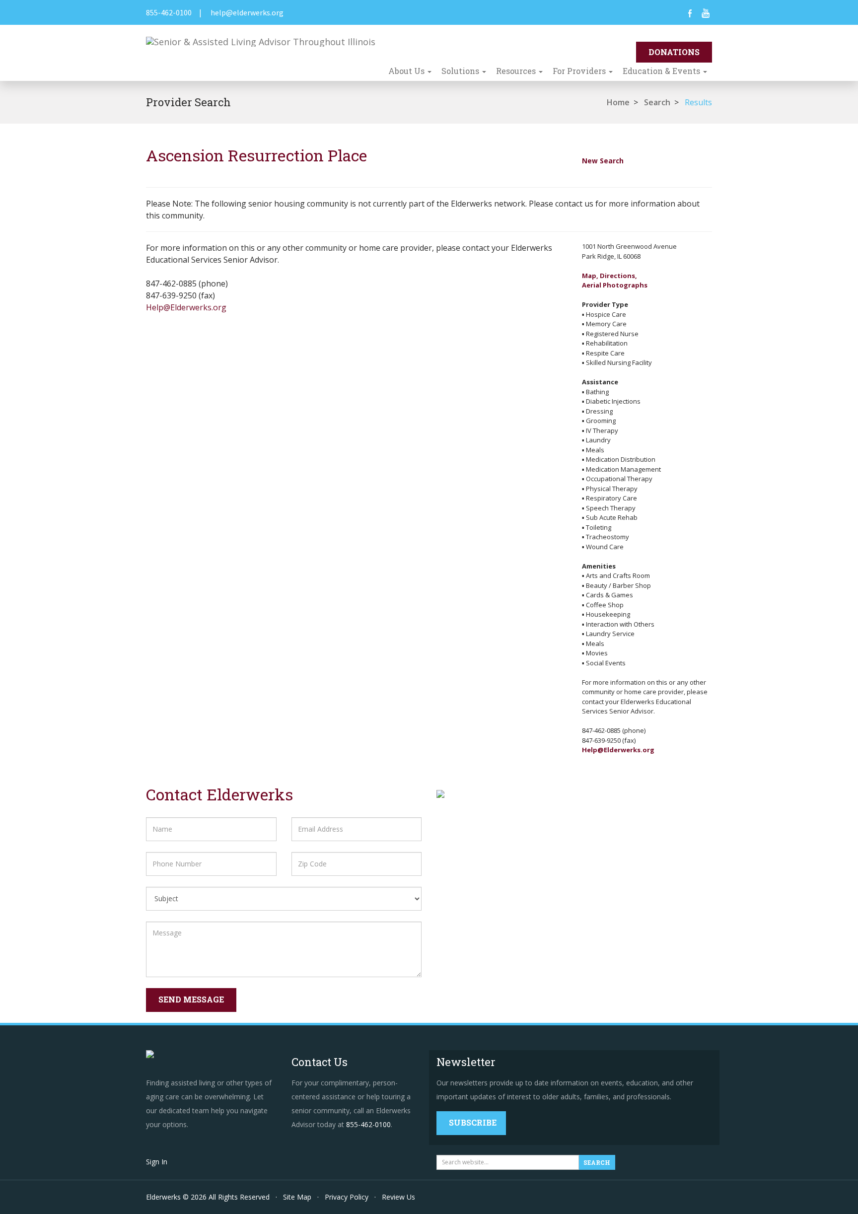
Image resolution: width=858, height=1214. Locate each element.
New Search (603, 160)
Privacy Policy (346, 1197)
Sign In (156, 1161)
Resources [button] (517, 71)
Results (698, 102)
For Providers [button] (580, 71)
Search (657, 102)
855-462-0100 (169, 12)
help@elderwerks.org (247, 12)
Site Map (297, 1197)
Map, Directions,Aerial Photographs (614, 280)
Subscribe (473, 1122)
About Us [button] (407, 71)
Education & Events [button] (662, 71)
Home (618, 102)
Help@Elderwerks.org (186, 307)
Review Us (398, 1197)
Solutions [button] (461, 71)
